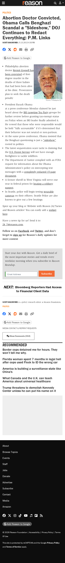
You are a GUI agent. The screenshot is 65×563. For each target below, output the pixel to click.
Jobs (5, 470)
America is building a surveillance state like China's (32, 370)
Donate (6, 476)
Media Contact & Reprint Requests (19, 328)
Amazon (7, 506)
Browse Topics (10, 452)
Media (6, 500)
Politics (7, 12)
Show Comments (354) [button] (19, 336)
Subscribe (46, 273)
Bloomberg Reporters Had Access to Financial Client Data (32, 289)
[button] (61, 3)
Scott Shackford (10, 42)
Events (6, 458)
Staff (5, 464)
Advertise (7, 482)
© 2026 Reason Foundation (15, 532)
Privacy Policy (47, 532)
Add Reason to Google (18, 58)
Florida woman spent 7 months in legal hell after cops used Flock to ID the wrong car (32, 360)
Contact (7, 494)
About (6, 445)
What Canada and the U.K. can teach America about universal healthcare (27, 379)
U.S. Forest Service (19, 152)
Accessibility (34, 532)
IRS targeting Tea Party (36, 112)
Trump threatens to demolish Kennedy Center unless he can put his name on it (29, 389)
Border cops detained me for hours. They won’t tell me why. (30, 351)
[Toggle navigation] (3, 3)
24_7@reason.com (13, 224)
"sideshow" (49, 140)
